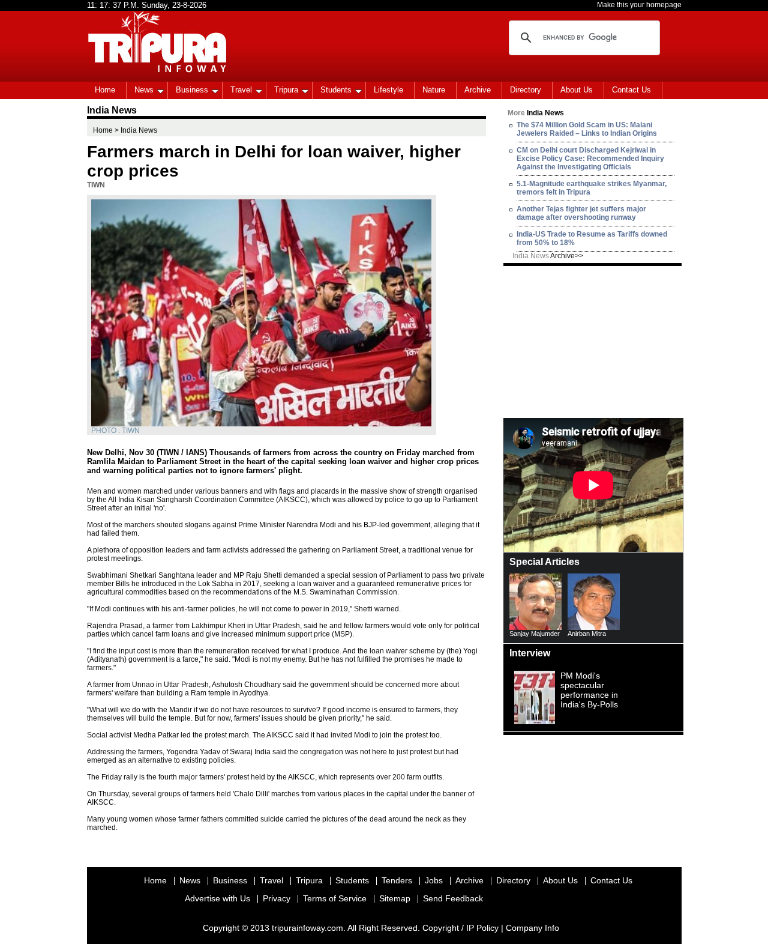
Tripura (286, 89)
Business (192, 89)
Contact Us (631, 89)
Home (105, 89)
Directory (525, 89)
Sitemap (394, 898)
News (144, 89)
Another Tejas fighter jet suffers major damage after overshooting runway (581, 213)
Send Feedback (453, 898)
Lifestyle (388, 89)
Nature (433, 89)
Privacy (276, 898)
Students (336, 89)
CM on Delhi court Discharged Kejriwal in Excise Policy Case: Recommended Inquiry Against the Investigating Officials (590, 158)
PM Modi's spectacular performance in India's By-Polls (589, 690)
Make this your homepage (639, 5)
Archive (477, 89)
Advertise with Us (217, 898)
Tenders (397, 880)
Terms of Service (335, 898)
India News (547, 256)
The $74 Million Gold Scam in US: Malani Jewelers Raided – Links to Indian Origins (587, 129)
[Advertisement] (593, 341)
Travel (241, 89)
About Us (576, 89)
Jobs (434, 880)
